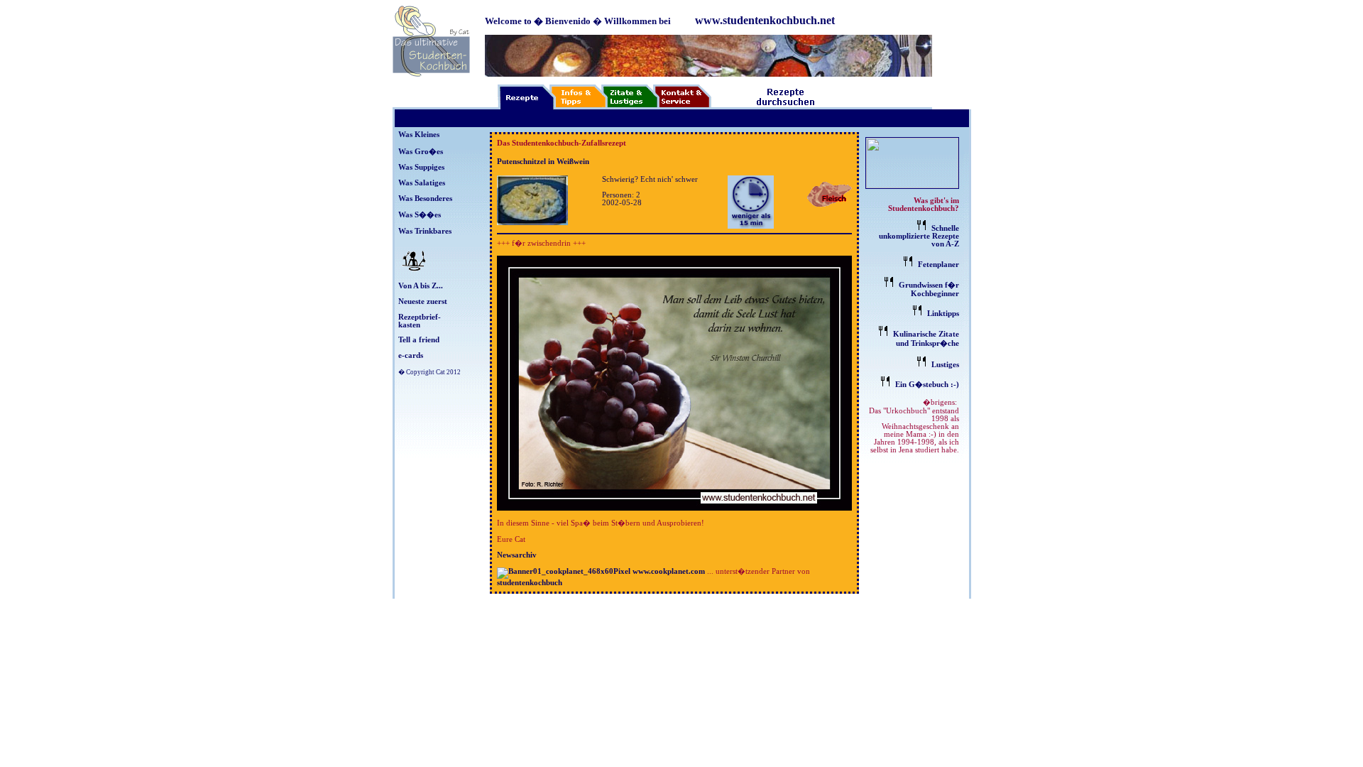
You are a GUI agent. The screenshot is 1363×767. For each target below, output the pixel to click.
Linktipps (943, 313)
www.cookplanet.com (669, 571)
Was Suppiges (421, 167)
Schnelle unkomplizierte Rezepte (919, 232)
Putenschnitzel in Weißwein (543, 161)
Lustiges (945, 365)
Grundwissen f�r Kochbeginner (929, 289)
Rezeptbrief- (419, 317)
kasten (409, 325)
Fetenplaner (938, 264)
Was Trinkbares (424, 231)
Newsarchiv (517, 555)
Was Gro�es (420, 152)
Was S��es (419, 215)
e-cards (410, 355)
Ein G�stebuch (921, 384)
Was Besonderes (425, 198)
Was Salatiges (421, 183)
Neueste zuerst (422, 301)
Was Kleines (418, 134)
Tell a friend (418, 340)
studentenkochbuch (529, 583)
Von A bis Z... (420, 286)
